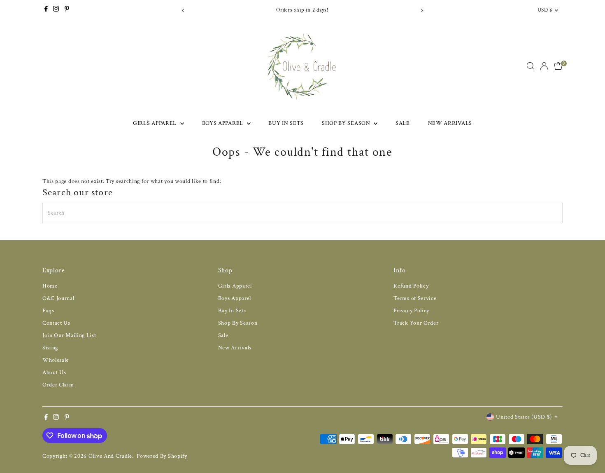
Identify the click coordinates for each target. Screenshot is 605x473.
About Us (54, 372)
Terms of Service (414, 298)
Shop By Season (347, 123)
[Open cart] (558, 66)
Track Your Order (415, 323)
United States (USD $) (524, 417)
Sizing (50, 347)
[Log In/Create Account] (544, 66)
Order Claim (58, 385)
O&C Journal (58, 298)
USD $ (545, 10)
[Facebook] (46, 10)
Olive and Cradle (110, 456)
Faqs (48, 310)
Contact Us (56, 323)
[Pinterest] (67, 10)
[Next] (421, 10)
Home (50, 286)
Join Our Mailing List (69, 335)
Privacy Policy (411, 310)
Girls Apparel (155, 123)
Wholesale (55, 360)
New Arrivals (450, 123)
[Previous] (183, 10)
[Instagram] (56, 10)
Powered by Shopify (162, 456)
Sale (403, 123)
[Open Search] (530, 66)
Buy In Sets (286, 123)
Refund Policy (410, 286)
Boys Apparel (223, 123)
